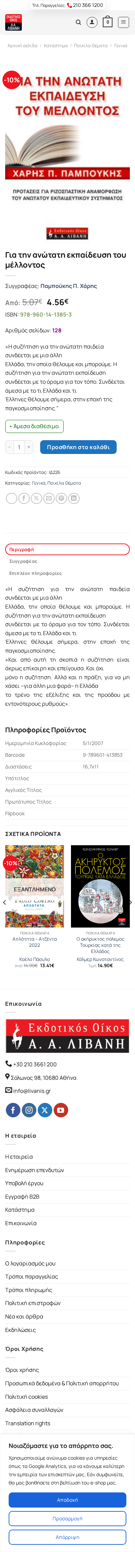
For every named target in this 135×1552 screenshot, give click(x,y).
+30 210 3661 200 (34, 1064)
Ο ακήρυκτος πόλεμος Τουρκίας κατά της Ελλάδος (100, 945)
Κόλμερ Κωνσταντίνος (100, 959)
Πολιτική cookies (26, 1396)
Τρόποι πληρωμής (28, 1290)
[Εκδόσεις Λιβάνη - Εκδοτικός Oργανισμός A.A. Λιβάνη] (28, 22)
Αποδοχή (67, 1500)
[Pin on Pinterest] (61, 498)
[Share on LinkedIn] (74, 498)
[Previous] (4, 916)
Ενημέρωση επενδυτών (34, 1170)
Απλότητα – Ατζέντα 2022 (34, 942)
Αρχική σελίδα (22, 45)
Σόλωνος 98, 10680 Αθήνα (43, 1078)
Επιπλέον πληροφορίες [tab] (35, 573)
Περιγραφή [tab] (21, 549)
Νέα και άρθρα (24, 1316)
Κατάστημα (56, 45)
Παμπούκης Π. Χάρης (68, 286)
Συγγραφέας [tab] (23, 561)
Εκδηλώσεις (20, 1330)
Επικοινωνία (21, 1223)
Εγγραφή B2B (22, 1196)
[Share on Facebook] (24, 498)
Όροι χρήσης (22, 1370)
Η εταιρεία (19, 1156)
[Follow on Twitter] (45, 1110)
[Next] (130, 916)
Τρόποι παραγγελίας (31, 1276)
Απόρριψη (67, 1537)
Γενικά (120, 45)
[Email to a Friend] (49, 498)
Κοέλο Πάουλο (34, 959)
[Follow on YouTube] (61, 1110)
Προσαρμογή (67, 1518)
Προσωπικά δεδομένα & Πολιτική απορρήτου (62, 1383)
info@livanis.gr (32, 1091)
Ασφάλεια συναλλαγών (34, 1410)
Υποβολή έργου (24, 1183)
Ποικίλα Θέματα (91, 45)
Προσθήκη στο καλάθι (78, 447)
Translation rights (27, 1423)
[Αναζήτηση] (78, 22)
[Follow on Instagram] (29, 1110)
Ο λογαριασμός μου (30, 1263)
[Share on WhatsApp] (11, 498)
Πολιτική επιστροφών (33, 1303)
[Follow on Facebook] (13, 1110)
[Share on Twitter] (36, 498)
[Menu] (123, 22)
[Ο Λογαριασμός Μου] (92, 22)
